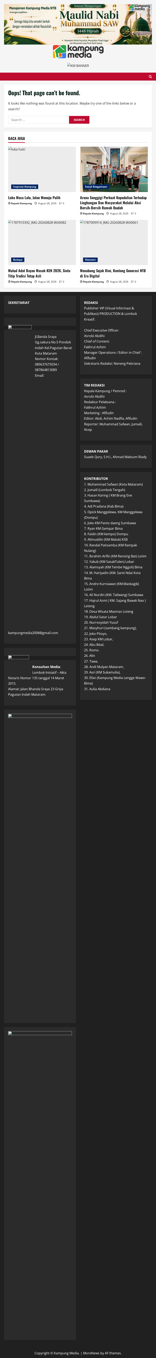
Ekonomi (90, 259)
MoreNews (91, 1353)
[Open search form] (150, 77)
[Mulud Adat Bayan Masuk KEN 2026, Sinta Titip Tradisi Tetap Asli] (42, 242)
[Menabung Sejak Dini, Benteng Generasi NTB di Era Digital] (114, 242)
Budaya (17, 259)
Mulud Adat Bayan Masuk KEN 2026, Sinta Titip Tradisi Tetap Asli (39, 273)
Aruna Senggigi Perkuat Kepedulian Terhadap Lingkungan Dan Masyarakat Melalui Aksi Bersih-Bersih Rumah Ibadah (113, 202)
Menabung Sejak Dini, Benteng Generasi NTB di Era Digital (113, 273)
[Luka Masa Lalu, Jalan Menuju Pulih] (42, 169)
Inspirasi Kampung (24, 186)
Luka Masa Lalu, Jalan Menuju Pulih (34, 197)
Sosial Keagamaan (96, 186)
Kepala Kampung (21, 203)
